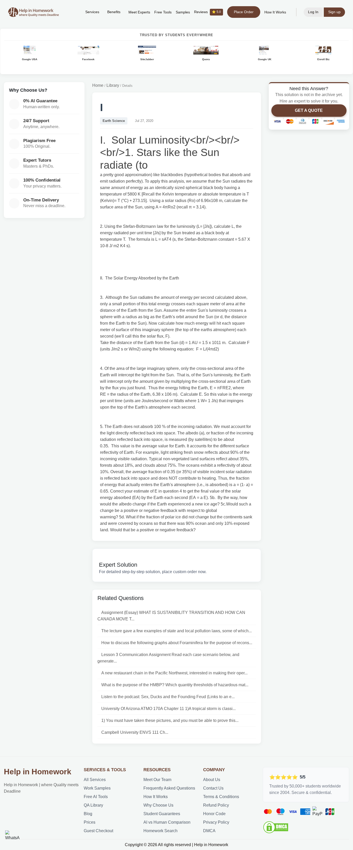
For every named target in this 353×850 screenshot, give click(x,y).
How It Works (275, 12)
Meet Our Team (157, 779)
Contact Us (213, 788)
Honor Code (214, 814)
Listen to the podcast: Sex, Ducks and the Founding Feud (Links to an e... (168, 697)
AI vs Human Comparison (166, 822)
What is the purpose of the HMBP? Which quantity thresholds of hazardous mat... (174, 685)
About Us (211, 779)
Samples (183, 12)
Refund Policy (216, 805)
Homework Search (160, 831)
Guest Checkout (98, 831)
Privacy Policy (216, 822)
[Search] (73, 12)
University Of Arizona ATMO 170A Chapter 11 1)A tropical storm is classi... (168, 708)
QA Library (93, 805)
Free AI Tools (96, 796)
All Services (95, 779)
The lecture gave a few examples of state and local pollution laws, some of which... (176, 631)
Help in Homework (37, 771)
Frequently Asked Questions (169, 788)
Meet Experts (139, 12)
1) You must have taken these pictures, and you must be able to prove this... (170, 720)
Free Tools (163, 12)
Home (97, 85)
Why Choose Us (158, 805)
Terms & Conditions (221, 796)
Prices (89, 822)
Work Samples (97, 788)
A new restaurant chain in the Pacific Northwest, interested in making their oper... (174, 673)
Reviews (207, 12)
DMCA (209, 831)
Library (112, 85)
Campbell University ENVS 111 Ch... (134, 732)
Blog (88, 814)
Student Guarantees (161, 814)
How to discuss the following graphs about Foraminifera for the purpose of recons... (176, 643)
